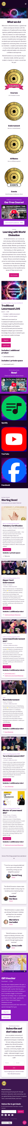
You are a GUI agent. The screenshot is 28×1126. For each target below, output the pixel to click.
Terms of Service (5, 1118)
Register (6, 340)
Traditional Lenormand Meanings (13, 676)
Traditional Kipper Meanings (12, 615)
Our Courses (14, 275)
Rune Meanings (8, 732)
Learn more (6, 345)
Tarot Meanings (8, 786)
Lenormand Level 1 (8, 356)
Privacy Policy (14, 1118)
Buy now (6, 1012)
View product (7, 549)
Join (14, 1068)
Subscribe (20, 1111)
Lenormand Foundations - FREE (14, 223)
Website (13, 877)
